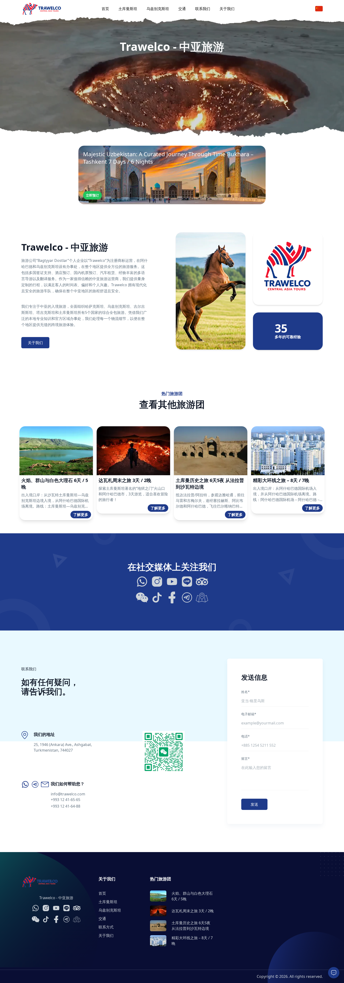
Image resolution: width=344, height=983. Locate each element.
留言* (245, 758)
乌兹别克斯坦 (157, 8)
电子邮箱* (248, 714)
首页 (105, 8)
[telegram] (35, 784)
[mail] (45, 784)
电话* (245, 736)
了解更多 (80, 514)
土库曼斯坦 (127, 8)
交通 (182, 8)
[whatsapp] (25, 784)
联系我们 (202, 8)
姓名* (245, 692)
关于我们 (227, 8)
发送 (254, 804)
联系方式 (106, 927)
